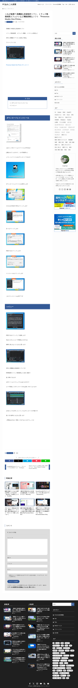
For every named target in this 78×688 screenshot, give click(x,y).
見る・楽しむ (58, 147)
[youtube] (67, 189)
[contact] (70, 189)
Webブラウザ (68, 117)
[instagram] (65, 189)
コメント (10, 537)
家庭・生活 (61, 142)
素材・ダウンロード (66, 144)
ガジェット (68, 124)
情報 (66, 142)
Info (57, 90)
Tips (57, 93)
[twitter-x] (62, 189)
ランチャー (57, 134)
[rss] (44, 684)
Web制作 (57, 119)
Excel (68, 114)
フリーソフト (9, 21)
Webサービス (59, 96)
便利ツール (64, 134)
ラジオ (67, 132)
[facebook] (60, 189)
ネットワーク (58, 129)
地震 (56, 142)
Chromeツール (58, 114)
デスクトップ (71, 127)
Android (59, 112)
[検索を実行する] (74, 33)
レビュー (14, 105)
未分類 (57, 102)
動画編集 (71, 139)
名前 (9, 557)
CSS (64, 114)
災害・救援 (71, 142)
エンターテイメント (59, 124)
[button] (9, 460)
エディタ (69, 122)
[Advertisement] (27, 81)
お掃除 (56, 122)
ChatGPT (69, 112)
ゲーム (56, 127)
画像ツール (57, 144)
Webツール (61, 117)
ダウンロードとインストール (20, 103)
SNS (72, 114)
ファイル (72, 129)
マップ (63, 132)
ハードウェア (66, 129)
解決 (70, 147)
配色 (66, 149)
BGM (64, 112)
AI (55, 112)
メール (9, 563)
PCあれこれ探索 (9, 4)
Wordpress (63, 119)
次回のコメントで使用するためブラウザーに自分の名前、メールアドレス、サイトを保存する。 (28, 576)
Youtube (69, 119)
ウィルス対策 (63, 122)
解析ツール (65, 147)
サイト (9, 569)
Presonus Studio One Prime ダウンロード (17, 65)
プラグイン (57, 132)
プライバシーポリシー (45, 686)
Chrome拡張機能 (60, 87)
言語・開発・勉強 (59, 149)
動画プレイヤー (58, 137)
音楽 (16, 21)
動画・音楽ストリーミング (61, 139)
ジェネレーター (63, 127)
